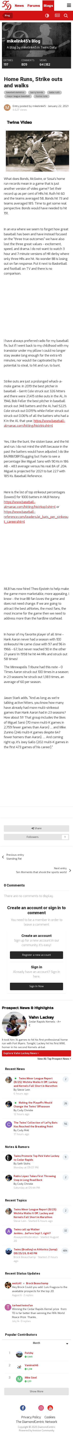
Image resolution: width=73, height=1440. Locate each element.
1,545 (29, 1356)
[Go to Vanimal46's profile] (19, 1366)
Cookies (50, 1417)
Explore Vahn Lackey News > (21, 1053)
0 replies (26, 1321)
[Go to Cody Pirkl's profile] (8, 1124)
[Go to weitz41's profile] (8, 1285)
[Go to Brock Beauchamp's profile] (8, 1251)
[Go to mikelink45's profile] (7, 107)
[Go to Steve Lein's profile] (8, 1080)
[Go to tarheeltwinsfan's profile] (8, 1307)
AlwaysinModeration (26, 1237)
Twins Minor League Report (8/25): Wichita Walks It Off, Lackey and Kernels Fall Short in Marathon (35, 1082)
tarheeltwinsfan (22, 1305)
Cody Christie (25, 1110)
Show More (36, 1391)
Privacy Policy (31, 1417)
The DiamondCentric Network (36, 1422)
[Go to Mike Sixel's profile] (19, 1379)
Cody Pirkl (23, 1130)
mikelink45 (29, 47)
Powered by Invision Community (36, 1430)
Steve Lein (23, 1089)
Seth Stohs (23, 1163)
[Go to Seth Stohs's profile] (8, 1158)
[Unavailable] (36, 151)
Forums (33, 6)
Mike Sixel (31, 1377)
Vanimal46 (31, 1365)
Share (38, 828)
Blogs (48, 6)
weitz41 (16, 1283)
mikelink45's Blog (23, 41)
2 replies (28, 1295)
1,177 (28, 1381)
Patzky (29, 1353)
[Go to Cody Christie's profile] (8, 1104)
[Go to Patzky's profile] (19, 1354)
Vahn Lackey (41, 1017)
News (19, 6)
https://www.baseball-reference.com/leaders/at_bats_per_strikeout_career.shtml (36, 517)
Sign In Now (36, 986)
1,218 (29, 1369)
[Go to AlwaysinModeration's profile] (8, 1231)
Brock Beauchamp (25, 1257)
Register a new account (36, 955)
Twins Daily (48, 47)
